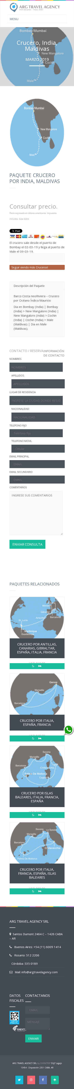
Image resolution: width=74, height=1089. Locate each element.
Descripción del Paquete (29, 286)
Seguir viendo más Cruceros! (29, 267)
